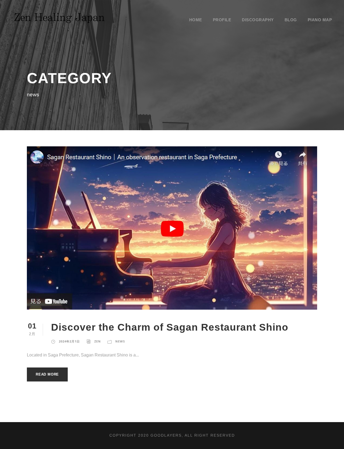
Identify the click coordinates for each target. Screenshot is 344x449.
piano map (320, 19)
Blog (291, 19)
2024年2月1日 (69, 341)
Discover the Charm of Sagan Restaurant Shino (169, 327)
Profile (222, 19)
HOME (195, 19)
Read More (47, 374)
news (120, 341)
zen (97, 341)
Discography (258, 19)
